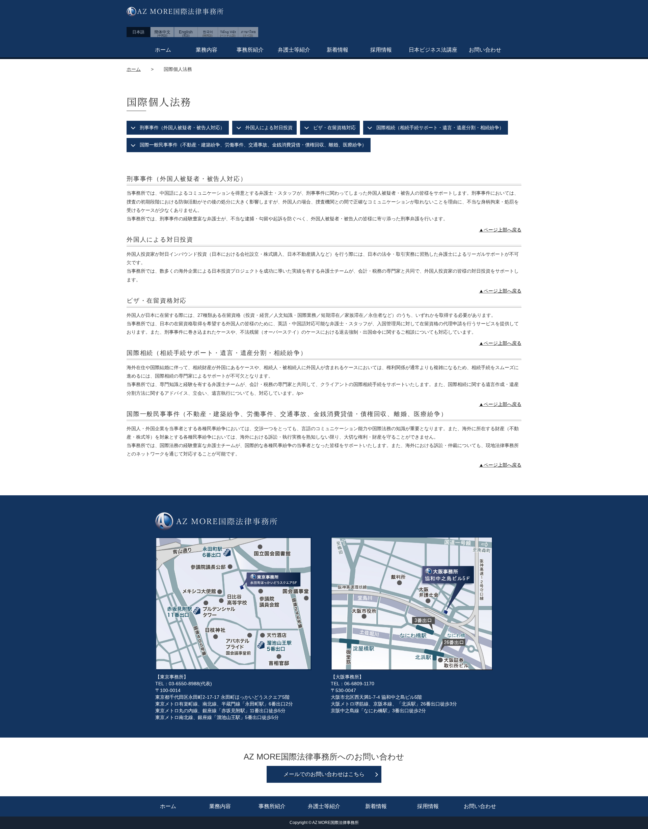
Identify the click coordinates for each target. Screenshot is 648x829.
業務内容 (206, 50)
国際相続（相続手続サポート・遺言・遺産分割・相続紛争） (440, 127)
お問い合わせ (485, 50)
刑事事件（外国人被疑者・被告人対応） (182, 127)
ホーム (163, 50)
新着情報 (337, 50)
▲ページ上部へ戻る (500, 229)
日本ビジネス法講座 (433, 50)
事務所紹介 (250, 50)
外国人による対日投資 (269, 127)
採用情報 (381, 50)
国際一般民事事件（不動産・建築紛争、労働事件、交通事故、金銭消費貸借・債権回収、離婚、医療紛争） (253, 144)
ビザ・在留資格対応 (334, 127)
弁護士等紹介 (294, 50)
